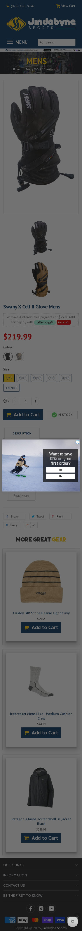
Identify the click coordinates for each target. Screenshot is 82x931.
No (60, 476)
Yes (60, 470)
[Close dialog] (77, 442)
